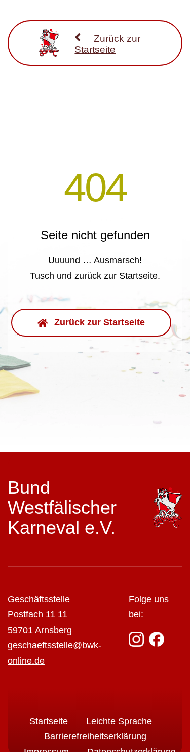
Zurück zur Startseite (107, 44)
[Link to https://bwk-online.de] (77, 37)
